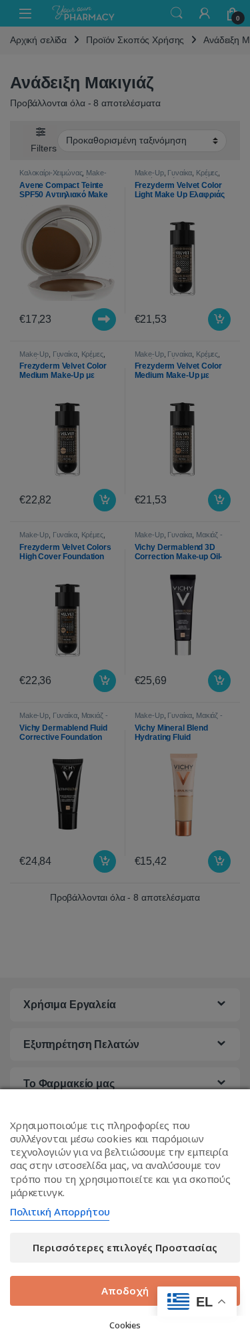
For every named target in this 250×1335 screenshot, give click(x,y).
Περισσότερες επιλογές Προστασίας (125, 1247)
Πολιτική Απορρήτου (59, 1211)
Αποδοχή (125, 1290)
